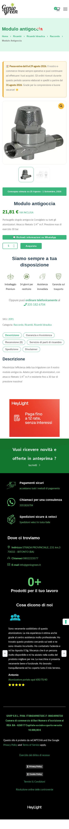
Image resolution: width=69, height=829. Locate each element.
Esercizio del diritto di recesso (34, 755)
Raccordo (55, 36)
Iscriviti (33, 465)
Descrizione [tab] (12, 335)
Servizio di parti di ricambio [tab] (45, 342)
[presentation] (5, 653)
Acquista (31, 246)
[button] (61, 106)
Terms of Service (31, 745)
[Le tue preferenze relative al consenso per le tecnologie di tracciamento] (66, 622)
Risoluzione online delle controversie (34, 790)
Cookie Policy (35, 774)
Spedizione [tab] (11, 349)
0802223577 (30, 558)
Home (5, 36)
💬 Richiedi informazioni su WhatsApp (34, 237)
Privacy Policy (10, 745)
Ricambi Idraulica (36, 36)
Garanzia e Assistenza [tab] (39, 335)
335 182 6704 (36, 304)
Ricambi (17, 36)
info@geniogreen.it (30, 565)
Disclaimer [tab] (31, 349)
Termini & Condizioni (34, 782)
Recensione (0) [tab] (14, 342)
